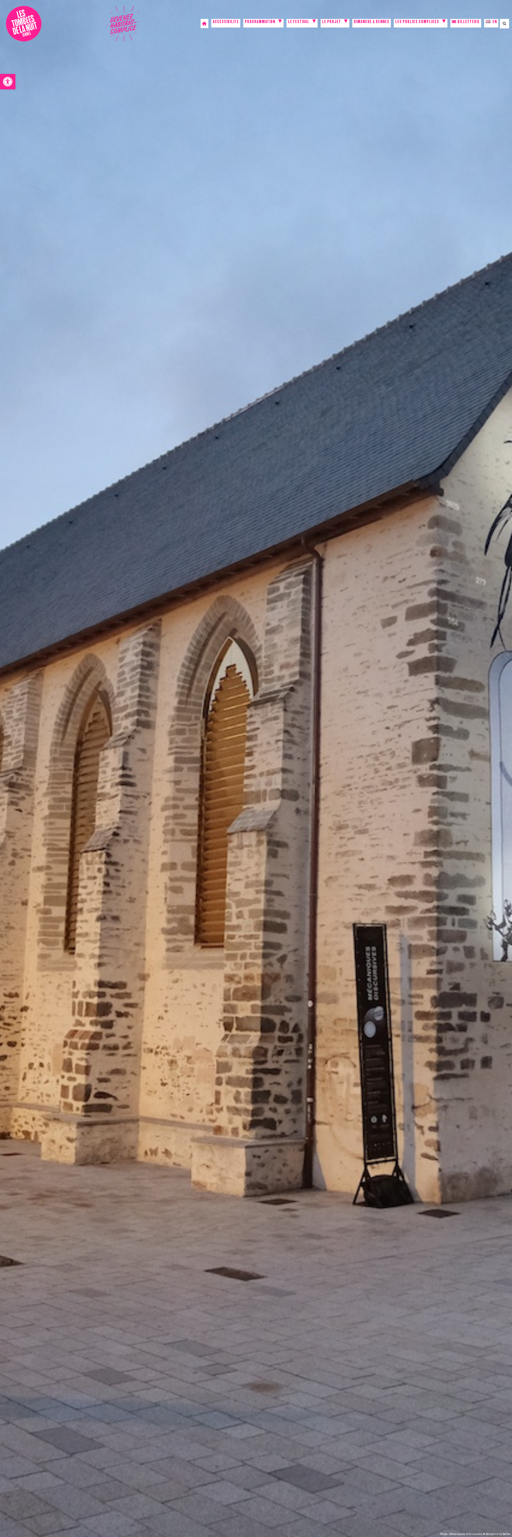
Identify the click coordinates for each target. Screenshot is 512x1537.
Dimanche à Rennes (371, 22)
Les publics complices (417, 22)
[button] (7, 81)
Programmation (260, 22)
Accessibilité (226, 22)
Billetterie (468, 22)
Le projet (331, 22)
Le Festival (298, 22)
